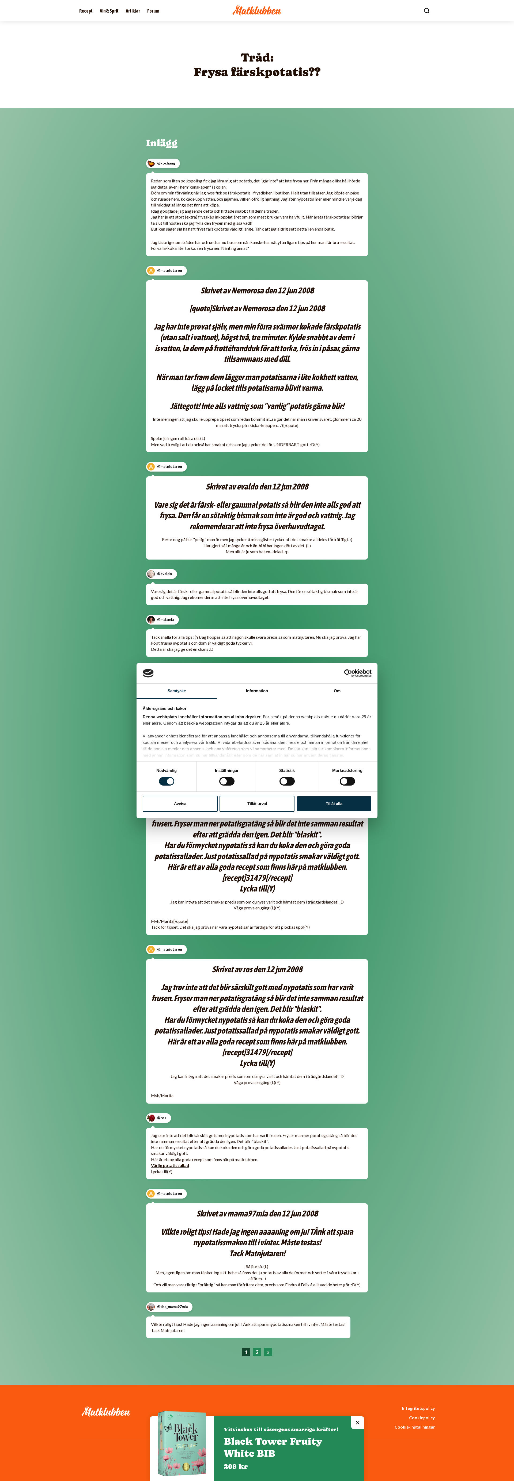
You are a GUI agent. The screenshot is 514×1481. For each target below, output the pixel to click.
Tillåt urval (257, 803)
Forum (153, 11)
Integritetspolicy (418, 1408)
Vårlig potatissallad (170, 1165)
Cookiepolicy (422, 1417)
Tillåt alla (334, 803)
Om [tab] (337, 690)
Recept (86, 11)
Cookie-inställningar (415, 1426)
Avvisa (180, 803)
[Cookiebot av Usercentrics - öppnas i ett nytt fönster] (348, 673)
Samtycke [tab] (177, 690)
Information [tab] (257, 690)
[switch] (227, 781)
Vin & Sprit (109, 11)
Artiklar (133, 11)
